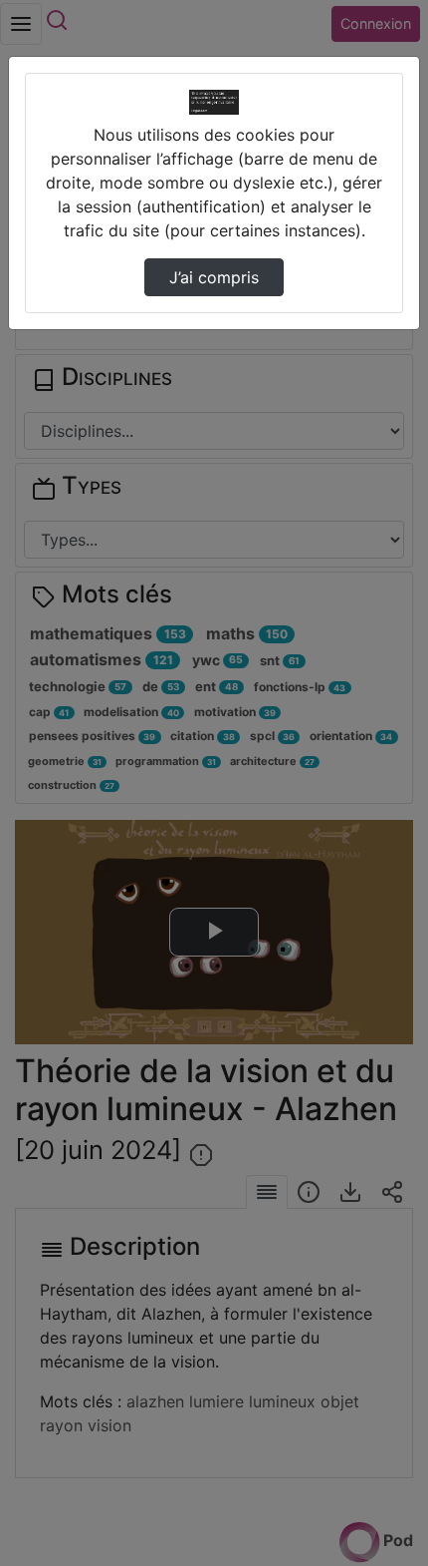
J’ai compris (214, 277)
